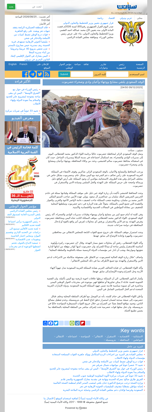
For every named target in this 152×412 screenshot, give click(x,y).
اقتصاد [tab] (111, 17)
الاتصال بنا (49, 398)
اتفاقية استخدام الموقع (67, 398)
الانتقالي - (59, 336)
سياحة (77, 64)
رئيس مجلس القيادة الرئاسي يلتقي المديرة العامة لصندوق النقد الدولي (23, 214)
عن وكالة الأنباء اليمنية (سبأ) (94, 398)
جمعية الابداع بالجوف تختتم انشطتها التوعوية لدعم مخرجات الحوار (24, 246)
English (12, 64)
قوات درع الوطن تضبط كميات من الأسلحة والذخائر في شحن (113, 361)
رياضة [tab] (100, 17)
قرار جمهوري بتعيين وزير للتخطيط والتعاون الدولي (88, 22)
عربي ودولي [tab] (126, 17)
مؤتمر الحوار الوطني (66, 66)
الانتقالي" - (97, 336)
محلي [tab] (139, 17)
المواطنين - (137, 339)
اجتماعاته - (71, 336)
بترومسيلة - (110, 339)
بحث (11, 6)
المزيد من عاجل (135, 346)
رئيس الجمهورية (120, 66)
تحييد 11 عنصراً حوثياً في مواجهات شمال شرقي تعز (118, 364)
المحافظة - (124, 339)
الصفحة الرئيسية (140, 66)
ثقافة (86, 64)
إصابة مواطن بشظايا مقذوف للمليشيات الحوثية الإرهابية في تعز (112, 386)
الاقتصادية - (124, 336)
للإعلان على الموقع (43, 66)
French (23, 64)
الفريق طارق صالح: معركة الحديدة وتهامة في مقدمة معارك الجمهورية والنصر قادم (102, 379)
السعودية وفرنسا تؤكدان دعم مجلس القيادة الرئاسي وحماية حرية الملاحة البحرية (103, 389)
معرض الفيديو (23, 118)
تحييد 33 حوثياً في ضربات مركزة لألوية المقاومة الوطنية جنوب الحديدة (108, 375)
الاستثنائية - (137, 336)
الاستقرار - (110, 336)
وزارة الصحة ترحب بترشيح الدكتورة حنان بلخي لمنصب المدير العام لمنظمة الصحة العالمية (98, 382)
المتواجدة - (84, 336)
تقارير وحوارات (103, 66)
